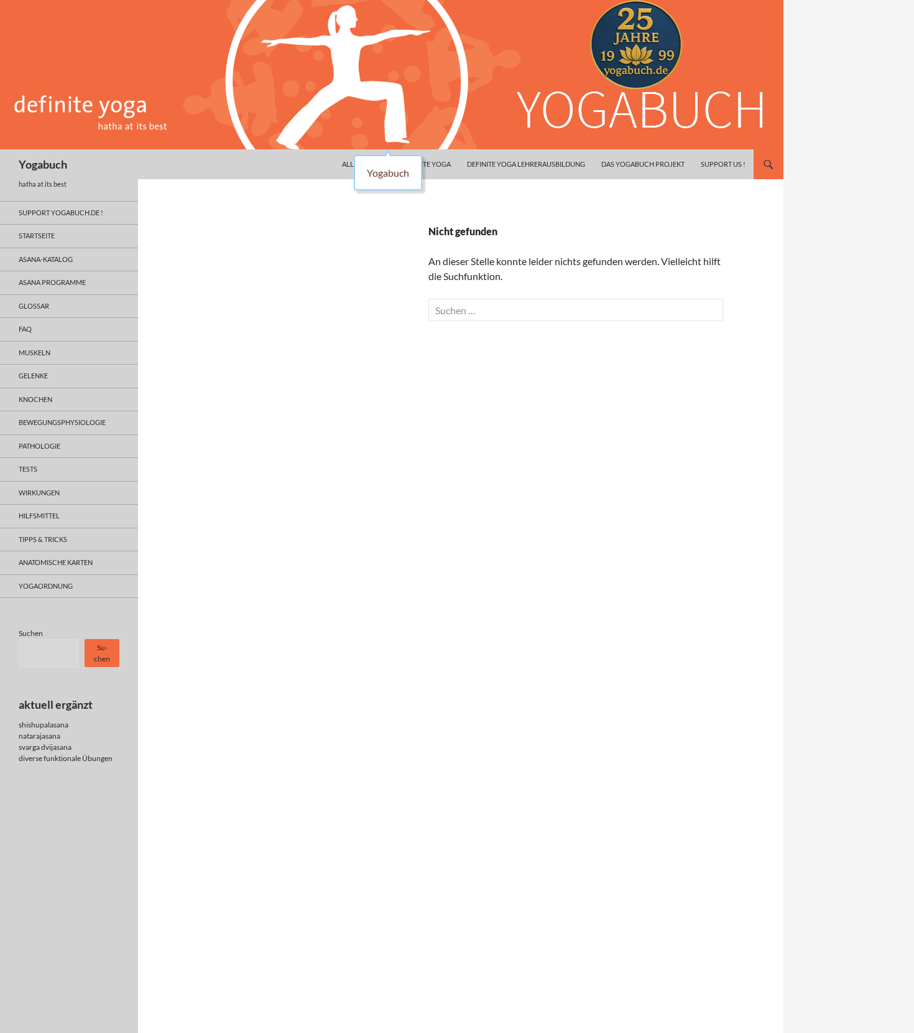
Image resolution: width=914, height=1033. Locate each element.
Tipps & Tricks (43, 539)
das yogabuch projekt (643, 164)
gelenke (33, 376)
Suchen (31, 633)
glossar (34, 306)
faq (25, 329)
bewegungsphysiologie (62, 422)
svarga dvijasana (45, 747)
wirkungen (39, 492)
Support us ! (723, 164)
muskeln (34, 352)
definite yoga (426, 164)
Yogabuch (43, 164)
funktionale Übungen (78, 758)
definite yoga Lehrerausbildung (526, 164)
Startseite (37, 235)
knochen (35, 399)
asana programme (52, 282)
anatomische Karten (56, 562)
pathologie (39, 446)
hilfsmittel (39, 516)
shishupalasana (43, 724)
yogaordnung (46, 586)
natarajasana (39, 736)
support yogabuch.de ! (61, 212)
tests (28, 469)
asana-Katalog (46, 259)
